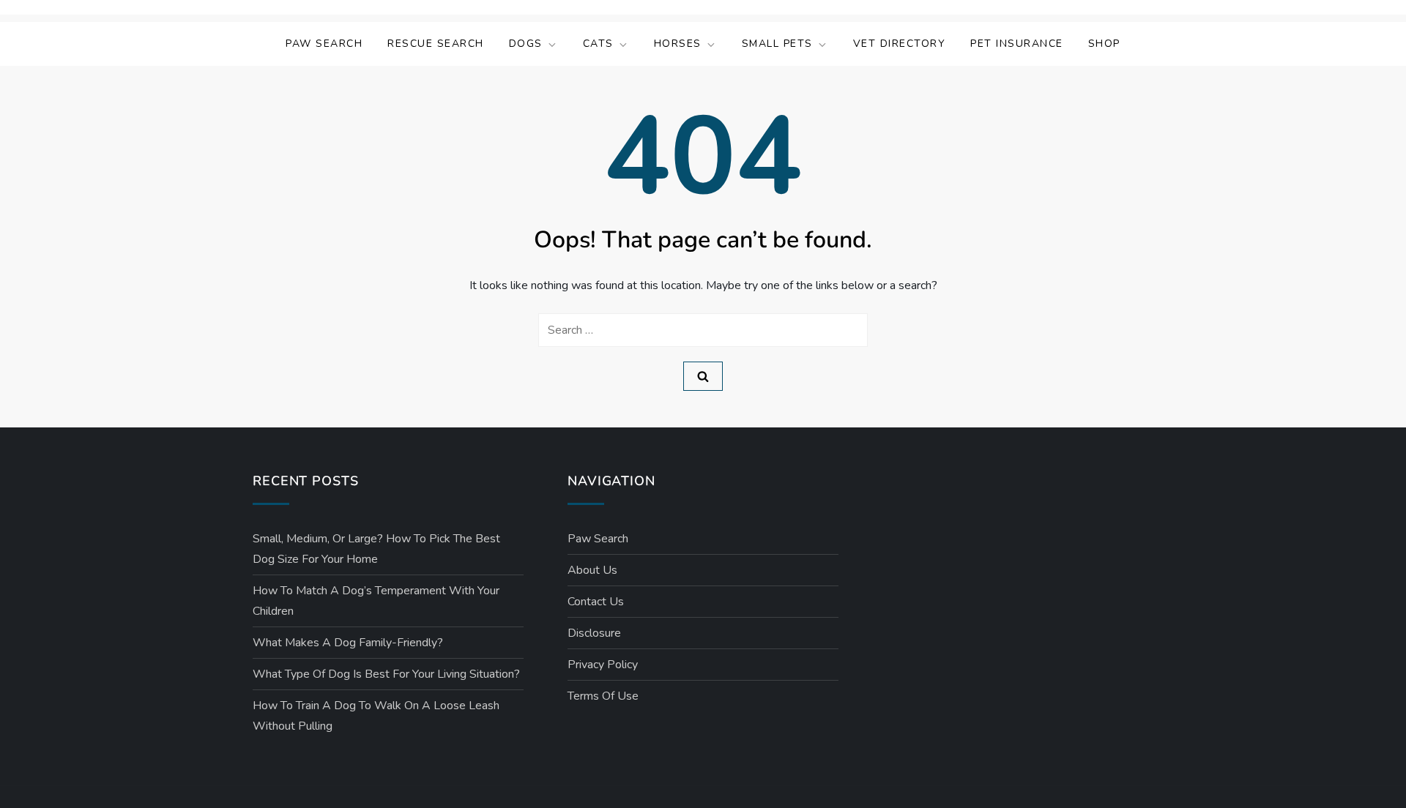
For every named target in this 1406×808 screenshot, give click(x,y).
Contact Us (596, 602)
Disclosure (594, 633)
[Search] (703, 376)
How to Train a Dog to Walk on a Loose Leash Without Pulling (376, 715)
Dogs (526, 43)
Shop (1104, 43)
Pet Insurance (1016, 43)
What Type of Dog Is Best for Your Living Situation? (386, 674)
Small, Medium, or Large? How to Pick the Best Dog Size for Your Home (376, 549)
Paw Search (324, 43)
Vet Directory (899, 43)
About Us (592, 570)
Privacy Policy (603, 664)
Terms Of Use (603, 696)
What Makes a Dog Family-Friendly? (348, 643)
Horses (678, 43)
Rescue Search (435, 43)
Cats (598, 43)
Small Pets (777, 43)
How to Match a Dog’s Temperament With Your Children (376, 601)
